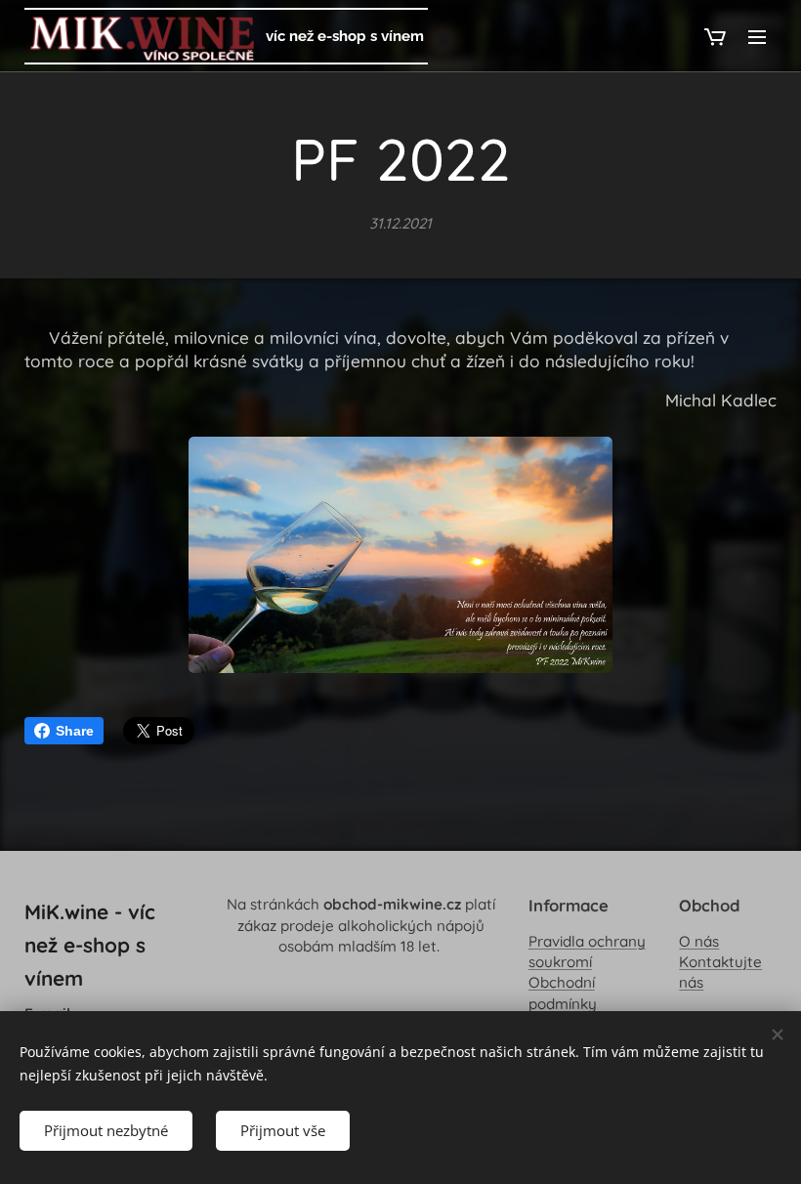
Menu (757, 36)
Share (75, 731)
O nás (699, 941)
